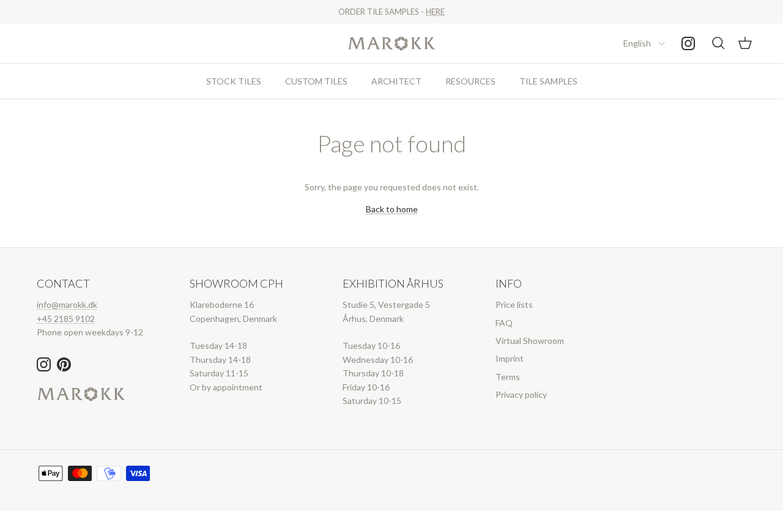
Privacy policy (521, 394)
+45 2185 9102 (66, 318)
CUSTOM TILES (316, 81)
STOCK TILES (233, 81)
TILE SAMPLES (548, 81)
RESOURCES (470, 81)
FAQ (504, 323)
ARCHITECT (396, 81)
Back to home (392, 209)
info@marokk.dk (67, 304)
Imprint (509, 358)
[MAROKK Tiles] (391, 43)
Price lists (514, 304)
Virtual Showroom (529, 340)
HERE (435, 12)
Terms (507, 376)
